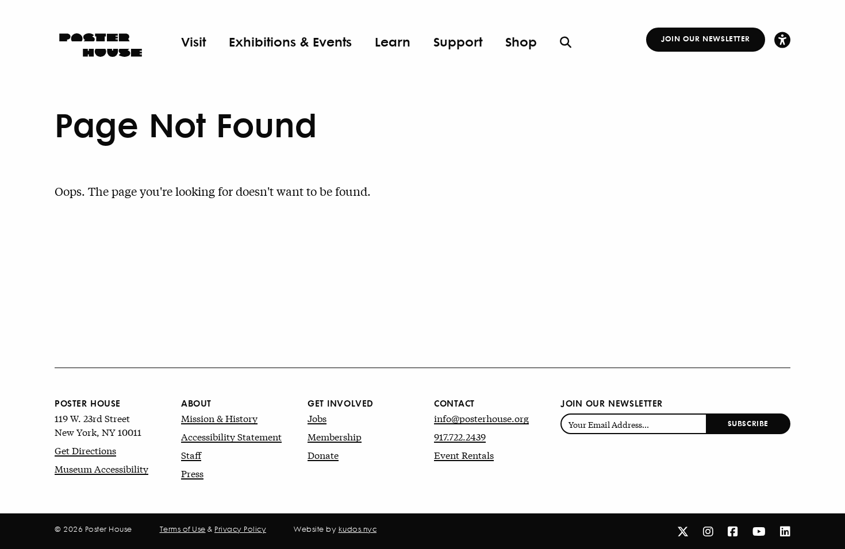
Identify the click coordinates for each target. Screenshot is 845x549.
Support (457, 41)
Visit (193, 41)
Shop (521, 41)
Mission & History (219, 417)
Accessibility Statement (231, 436)
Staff (191, 454)
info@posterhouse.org (481, 417)
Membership (335, 436)
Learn (392, 41)
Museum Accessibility (101, 468)
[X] (683, 531)
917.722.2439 (460, 436)
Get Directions (85, 450)
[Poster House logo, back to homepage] (101, 41)
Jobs (317, 417)
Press (192, 473)
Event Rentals (464, 454)
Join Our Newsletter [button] (705, 38)
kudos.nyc (358, 529)
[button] (782, 39)
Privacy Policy (240, 529)
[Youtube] (759, 531)
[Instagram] (708, 531)
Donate (323, 454)
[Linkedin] (785, 531)
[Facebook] (733, 531)
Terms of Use (183, 529)
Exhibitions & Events (290, 41)
